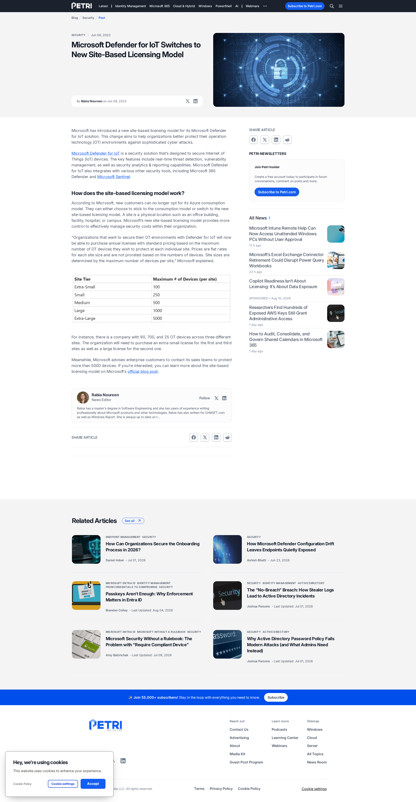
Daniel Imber (115, 560)
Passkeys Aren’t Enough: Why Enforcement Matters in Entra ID (149, 596)
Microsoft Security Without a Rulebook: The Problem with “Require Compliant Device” (149, 641)
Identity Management (154, 583)
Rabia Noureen (102, 101)
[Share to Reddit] (227, 437)
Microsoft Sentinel (113, 176)
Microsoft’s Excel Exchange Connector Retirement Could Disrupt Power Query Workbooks (286, 260)
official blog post (143, 371)
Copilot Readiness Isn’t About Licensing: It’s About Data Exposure (283, 283)
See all (130, 521)
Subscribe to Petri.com (305, 6)
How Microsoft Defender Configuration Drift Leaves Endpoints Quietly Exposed (290, 546)
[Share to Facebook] (193, 437)
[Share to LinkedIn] (123, 762)
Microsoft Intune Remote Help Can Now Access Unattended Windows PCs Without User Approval (282, 234)
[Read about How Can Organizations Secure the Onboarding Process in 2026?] (86, 549)
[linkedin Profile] (195, 101)
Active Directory (311, 583)
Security (88, 17)
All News (258, 218)
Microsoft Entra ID (120, 583)
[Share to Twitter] (205, 437)
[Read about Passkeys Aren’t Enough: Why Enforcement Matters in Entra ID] (86, 595)
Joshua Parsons (259, 606)
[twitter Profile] (187, 101)
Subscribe (276, 697)
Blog (75, 17)
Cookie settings (314, 789)
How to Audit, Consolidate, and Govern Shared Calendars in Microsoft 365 (286, 339)
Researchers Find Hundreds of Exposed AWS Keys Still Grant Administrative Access (278, 313)
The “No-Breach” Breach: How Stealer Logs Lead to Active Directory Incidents (290, 593)
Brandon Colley (117, 610)
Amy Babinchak (117, 655)
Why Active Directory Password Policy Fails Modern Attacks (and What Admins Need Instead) (290, 644)
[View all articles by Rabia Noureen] (83, 397)
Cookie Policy (22, 784)
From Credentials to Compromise (132, 587)
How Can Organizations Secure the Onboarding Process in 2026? (153, 546)
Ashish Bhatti (257, 560)
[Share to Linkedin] (216, 437)
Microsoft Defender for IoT (96, 153)
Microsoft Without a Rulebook (161, 631)
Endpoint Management (123, 537)
